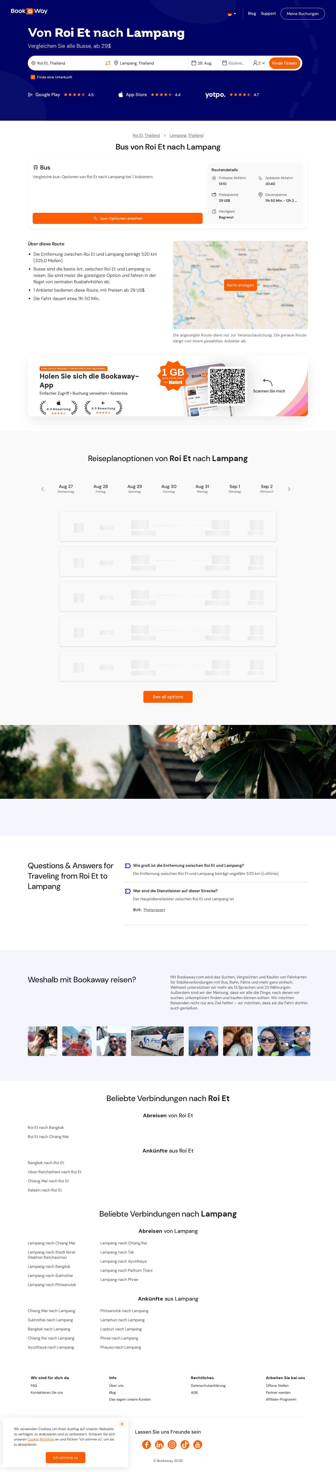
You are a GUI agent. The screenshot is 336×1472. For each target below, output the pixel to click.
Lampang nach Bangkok (49, 1266)
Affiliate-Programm (281, 1399)
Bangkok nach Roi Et (46, 1162)
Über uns (116, 1385)
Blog (112, 1392)
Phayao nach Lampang (120, 1347)
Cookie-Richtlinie (41, 1439)
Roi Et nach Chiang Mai (48, 1136)
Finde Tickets (284, 63)
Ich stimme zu (65, 1457)
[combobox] (66, 63)
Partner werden (278, 1392)
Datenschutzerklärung (208, 1385)
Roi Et (138, 135)
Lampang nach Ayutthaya (123, 1261)
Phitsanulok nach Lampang (124, 1310)
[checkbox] (33, 77)
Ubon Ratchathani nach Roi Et (54, 1171)
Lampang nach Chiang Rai (123, 1243)
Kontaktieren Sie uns (47, 1392)
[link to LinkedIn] (159, 1444)
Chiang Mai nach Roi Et (48, 1181)
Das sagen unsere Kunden (130, 1399)
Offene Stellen (277, 1385)
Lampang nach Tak (117, 1252)
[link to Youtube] (197, 1444)
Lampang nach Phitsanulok (52, 1284)
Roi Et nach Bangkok (46, 1127)
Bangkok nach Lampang (49, 1329)
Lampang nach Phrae (119, 1279)
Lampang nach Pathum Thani (126, 1270)
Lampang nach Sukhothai (50, 1275)
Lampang (178, 135)
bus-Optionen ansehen (121, 218)
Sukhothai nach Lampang (50, 1319)
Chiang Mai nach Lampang (51, 1310)
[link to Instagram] (172, 1444)
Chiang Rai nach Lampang (51, 1338)
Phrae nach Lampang (119, 1338)
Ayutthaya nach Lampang (51, 1347)
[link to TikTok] (185, 1444)
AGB (194, 1392)
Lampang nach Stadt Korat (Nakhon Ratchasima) (52, 1255)
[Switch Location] (108, 63)
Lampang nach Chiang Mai (51, 1243)
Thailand (152, 135)
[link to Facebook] (146, 1444)
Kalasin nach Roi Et (45, 1190)
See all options (168, 697)
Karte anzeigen (240, 285)
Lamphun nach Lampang (122, 1319)
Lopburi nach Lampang (121, 1329)
